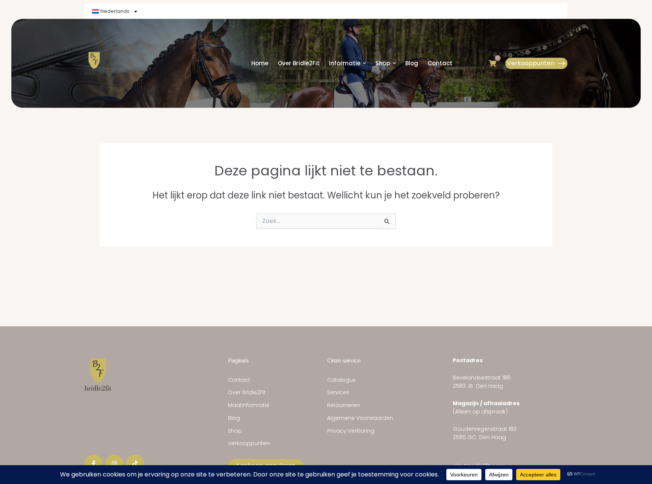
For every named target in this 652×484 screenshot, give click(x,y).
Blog (234, 418)
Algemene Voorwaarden (360, 418)
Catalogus (341, 380)
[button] (536, 63)
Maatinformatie (248, 405)
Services (338, 392)
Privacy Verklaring (350, 431)
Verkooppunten (249, 443)
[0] (492, 63)
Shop (235, 431)
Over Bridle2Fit (247, 392)
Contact (239, 380)
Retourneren (343, 405)
